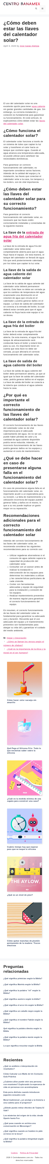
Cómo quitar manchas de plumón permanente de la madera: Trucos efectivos (23, 943)
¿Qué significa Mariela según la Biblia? (21, 984)
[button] (36, 8)
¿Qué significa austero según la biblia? (22, 999)
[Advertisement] (24, 76)
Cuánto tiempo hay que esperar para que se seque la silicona (22, 848)
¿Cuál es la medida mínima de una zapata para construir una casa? (24, 800)
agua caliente (38, 106)
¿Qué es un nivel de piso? (20, 895)
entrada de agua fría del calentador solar (23, 236)
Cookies (14, 1153)
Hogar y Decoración (16, 638)
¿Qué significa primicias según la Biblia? (22, 978)
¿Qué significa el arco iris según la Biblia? (23, 1005)
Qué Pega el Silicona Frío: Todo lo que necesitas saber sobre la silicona (24, 750)
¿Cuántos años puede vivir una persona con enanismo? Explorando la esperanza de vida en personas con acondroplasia (24, 1084)
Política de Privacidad (29, 1153)
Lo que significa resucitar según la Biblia (22, 1046)
